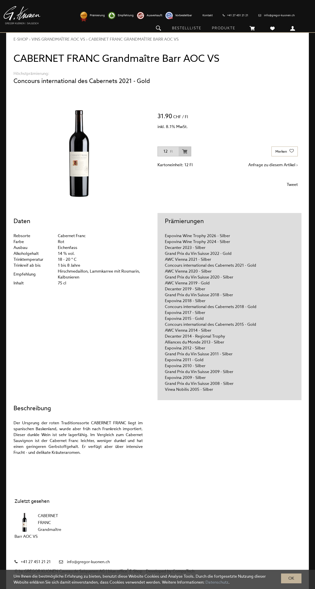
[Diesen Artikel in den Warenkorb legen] (185, 151)
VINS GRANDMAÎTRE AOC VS (58, 39)
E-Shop (21, 39)
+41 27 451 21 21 (237, 15)
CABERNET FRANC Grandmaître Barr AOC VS (134, 39)
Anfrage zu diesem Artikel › (273, 164)
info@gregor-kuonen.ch (279, 15)
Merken (281, 151)
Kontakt (208, 15)
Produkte (223, 28)
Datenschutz (216, 582)
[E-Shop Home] (22, 15)
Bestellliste (186, 28)
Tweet (292, 184)
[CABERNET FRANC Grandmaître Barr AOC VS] (24, 522)
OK (291, 578)
